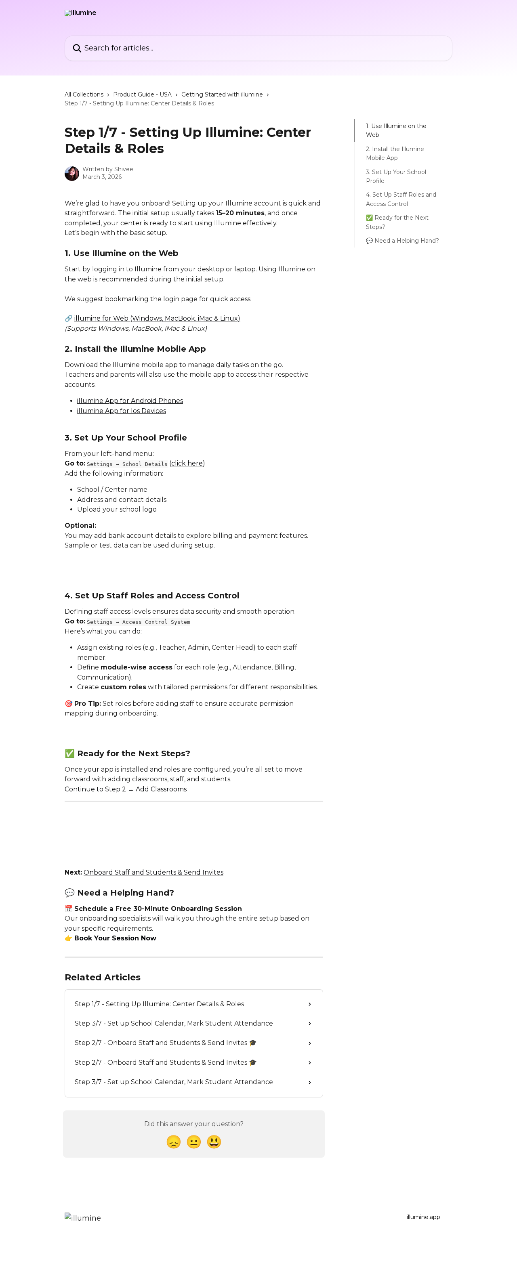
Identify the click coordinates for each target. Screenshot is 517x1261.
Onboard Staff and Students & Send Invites (153, 872)
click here (187, 463)
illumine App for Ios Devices (121, 411)
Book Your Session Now (115, 938)
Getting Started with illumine (222, 94)
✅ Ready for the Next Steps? (397, 222)
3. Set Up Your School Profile (396, 176)
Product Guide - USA (142, 94)
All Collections (84, 94)
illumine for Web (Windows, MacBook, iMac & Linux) (157, 318)
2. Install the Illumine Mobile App (395, 153)
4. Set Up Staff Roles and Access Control (401, 199)
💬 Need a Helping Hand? (402, 240)
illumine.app (423, 1217)
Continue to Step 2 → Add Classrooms (126, 789)
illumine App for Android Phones (130, 401)
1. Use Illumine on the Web (396, 130)
